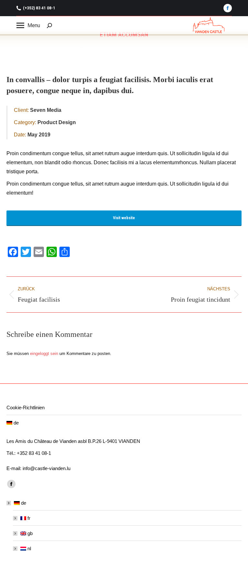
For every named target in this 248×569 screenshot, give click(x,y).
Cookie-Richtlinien (25, 407)
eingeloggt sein (44, 353)
